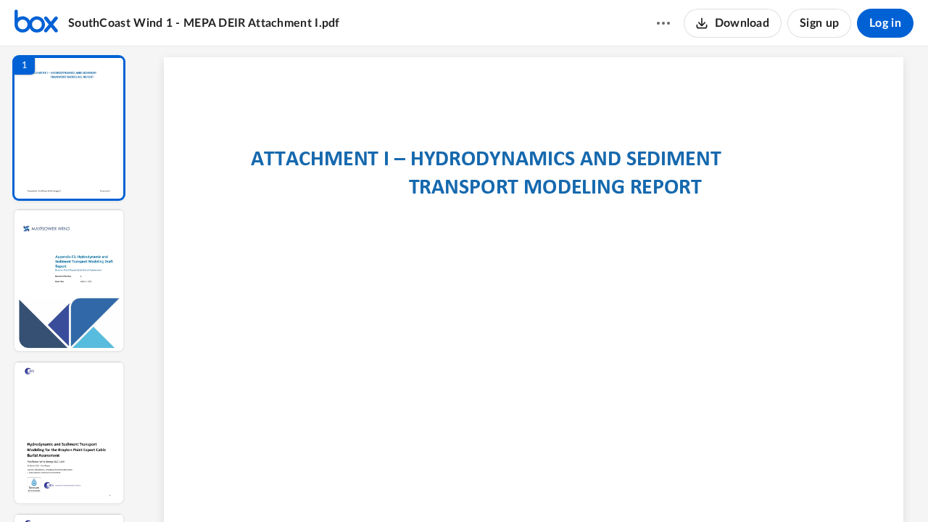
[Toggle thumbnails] (400, 486)
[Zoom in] (584, 486)
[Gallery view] (640, 486)
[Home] (36, 23)
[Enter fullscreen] (667, 486)
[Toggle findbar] (426, 486)
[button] (68, 128)
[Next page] (504, 486)
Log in (885, 23)
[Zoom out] (535, 486)
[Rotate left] (613, 486)
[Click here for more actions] (663, 23)
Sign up (819, 23)
